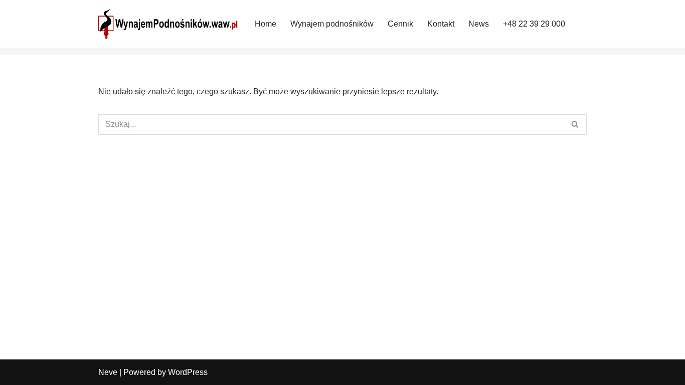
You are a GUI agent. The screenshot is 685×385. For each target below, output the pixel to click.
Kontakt (440, 24)
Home (265, 24)
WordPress (188, 372)
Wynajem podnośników (332, 24)
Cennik (400, 24)
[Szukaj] (575, 124)
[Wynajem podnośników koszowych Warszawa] (168, 24)
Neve (107, 372)
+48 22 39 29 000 (534, 24)
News (478, 24)
